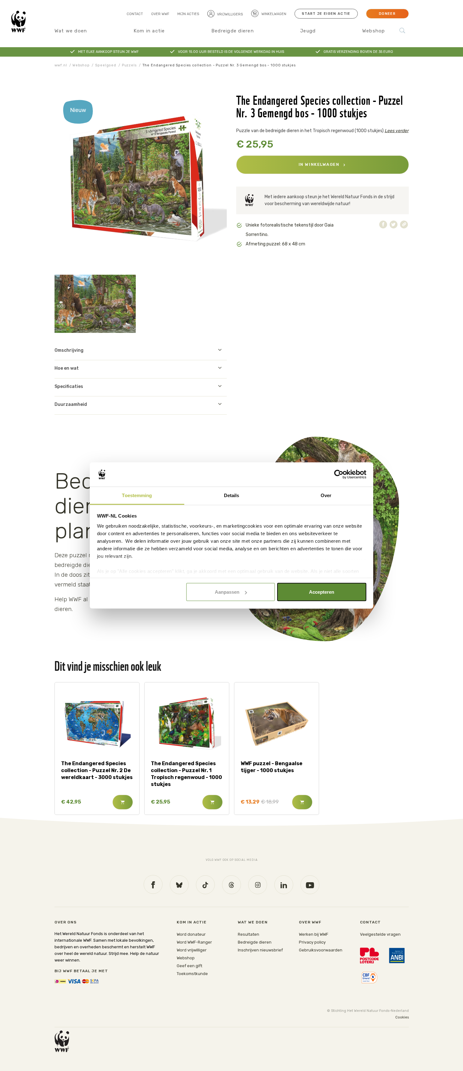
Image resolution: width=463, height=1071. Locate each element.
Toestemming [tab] (137, 495)
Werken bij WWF (313, 934)
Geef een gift (189, 965)
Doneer (387, 14)
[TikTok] (205, 884)
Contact (135, 14)
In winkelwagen (320, 164)
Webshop (373, 31)
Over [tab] (326, 495)
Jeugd (308, 31)
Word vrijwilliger (192, 950)
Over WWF (160, 14)
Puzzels (129, 65)
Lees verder (397, 130)
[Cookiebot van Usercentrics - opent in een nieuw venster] (338, 474)
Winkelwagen (273, 14)
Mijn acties (188, 14)
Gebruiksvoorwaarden (320, 950)
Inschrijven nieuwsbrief (260, 950)
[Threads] (231, 884)
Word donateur (191, 934)
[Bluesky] (179, 884)
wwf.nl (60, 65)
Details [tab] (231, 495)
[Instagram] (257, 884)
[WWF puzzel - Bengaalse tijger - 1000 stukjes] (276, 723)
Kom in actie (149, 31)
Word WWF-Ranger (194, 942)
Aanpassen (227, 592)
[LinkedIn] (283, 884)
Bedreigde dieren (232, 31)
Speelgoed (105, 65)
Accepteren (321, 592)
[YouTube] (309, 884)
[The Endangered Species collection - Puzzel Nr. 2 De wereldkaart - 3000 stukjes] (96, 723)
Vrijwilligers (230, 14)
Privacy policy (312, 942)
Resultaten (248, 934)
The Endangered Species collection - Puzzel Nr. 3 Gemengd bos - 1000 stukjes (219, 65)
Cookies (402, 1017)
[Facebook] (153, 884)
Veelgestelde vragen (380, 934)
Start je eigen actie (326, 14)
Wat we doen (70, 31)
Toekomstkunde (192, 973)
